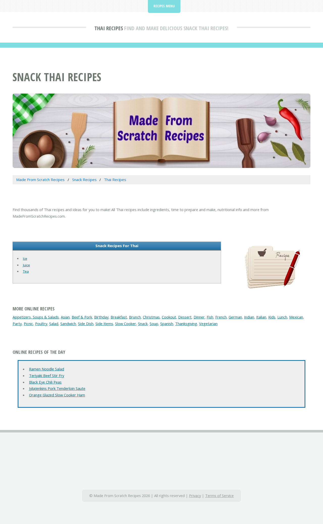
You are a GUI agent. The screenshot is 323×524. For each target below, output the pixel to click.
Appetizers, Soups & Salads (36, 316)
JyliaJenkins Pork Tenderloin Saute (57, 388)
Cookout (169, 316)
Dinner (199, 316)
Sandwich (68, 323)
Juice (26, 265)
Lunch (282, 316)
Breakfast (119, 316)
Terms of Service (219, 495)
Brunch (135, 316)
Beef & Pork (82, 316)
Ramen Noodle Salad (46, 368)
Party (17, 323)
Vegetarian (208, 323)
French (221, 316)
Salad (53, 323)
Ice (25, 258)
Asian (65, 316)
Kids (271, 316)
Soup (154, 323)
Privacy (195, 495)
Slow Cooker (125, 323)
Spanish (166, 323)
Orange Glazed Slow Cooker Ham (57, 394)
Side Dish (85, 323)
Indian (249, 316)
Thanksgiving (186, 323)
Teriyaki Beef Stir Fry (46, 375)
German (235, 316)
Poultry (41, 323)
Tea (26, 271)
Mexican (296, 316)
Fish (210, 316)
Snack (143, 323)
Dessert (185, 316)
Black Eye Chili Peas (45, 382)
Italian (261, 316)
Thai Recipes (108, 28)
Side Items (104, 323)
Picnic (28, 323)
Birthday (101, 316)
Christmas (151, 316)
